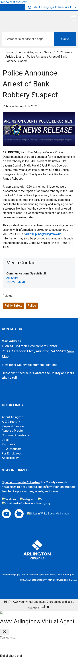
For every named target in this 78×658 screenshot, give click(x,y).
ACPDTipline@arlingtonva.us (43, 234)
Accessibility (10, 458)
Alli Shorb (12, 278)
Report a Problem (13, 430)
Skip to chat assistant (13, 2)
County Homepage (10, 574)
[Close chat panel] (4, 632)
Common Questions (15, 435)
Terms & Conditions (30, 574)
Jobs (5, 440)
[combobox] (51, 7)
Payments (8, 444)
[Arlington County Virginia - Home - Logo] (30, 19)
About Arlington (28, 52)
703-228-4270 (15, 282)
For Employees (12, 453)
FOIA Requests (11, 449)
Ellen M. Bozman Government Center (29, 346)
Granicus (72, 580)
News (48, 52)
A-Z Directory (11, 421)
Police (32, 305)
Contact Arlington (65, 574)
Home (9, 52)
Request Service (13, 426)
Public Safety (13, 305)
